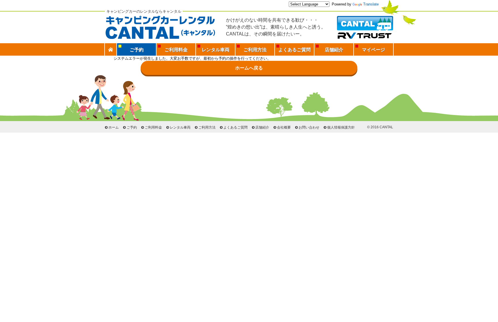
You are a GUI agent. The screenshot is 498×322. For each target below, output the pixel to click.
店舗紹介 (334, 49)
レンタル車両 (215, 49)
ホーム (113, 127)
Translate (371, 4)
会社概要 (284, 127)
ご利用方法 (255, 49)
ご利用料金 (176, 49)
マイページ (373, 49)
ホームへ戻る (249, 67)
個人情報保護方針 (341, 127)
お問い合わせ (309, 127)
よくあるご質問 (294, 49)
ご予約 (132, 127)
